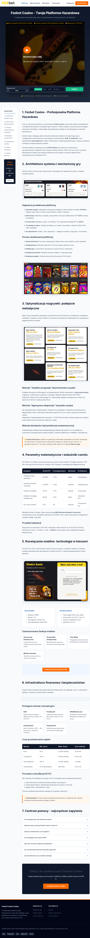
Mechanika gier (37, 910)
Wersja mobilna (37, 913)
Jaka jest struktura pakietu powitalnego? (38, 844)
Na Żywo (56, 89)
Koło (45, 89)
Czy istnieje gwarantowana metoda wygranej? (40, 850)
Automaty (38, 89)
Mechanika (45, 3)
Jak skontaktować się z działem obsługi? (38, 856)
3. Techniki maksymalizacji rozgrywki (9, 130)
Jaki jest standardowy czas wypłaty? (36, 831)
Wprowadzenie (35, 3)
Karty (49, 89)
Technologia (56, 3)
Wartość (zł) (11, 88)
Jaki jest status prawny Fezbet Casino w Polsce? (40, 825)
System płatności (38, 916)
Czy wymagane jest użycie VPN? (35, 837)
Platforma (24, 3)
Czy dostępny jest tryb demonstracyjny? (38, 819)
